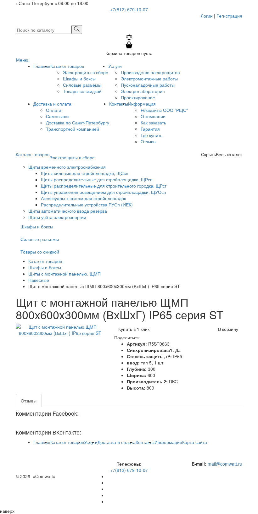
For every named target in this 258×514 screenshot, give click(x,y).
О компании (153, 116)
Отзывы (148, 141)
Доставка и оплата (52, 104)
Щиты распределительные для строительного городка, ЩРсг (103, 186)
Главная (41, 66)
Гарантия (150, 129)
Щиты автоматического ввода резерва (67, 211)
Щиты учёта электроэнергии (57, 217)
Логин (205, 16)
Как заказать (153, 122)
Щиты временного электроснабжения (67, 167)
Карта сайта (194, 442)
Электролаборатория (143, 91)
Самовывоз (57, 116)
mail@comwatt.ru (225, 464)
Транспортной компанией (72, 129)
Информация (142, 104)
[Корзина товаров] (129, 47)
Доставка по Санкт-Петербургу (77, 122)
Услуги (115, 66)
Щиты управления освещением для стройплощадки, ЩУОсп (103, 192)
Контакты (118, 104)
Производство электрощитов (150, 72)
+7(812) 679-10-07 (129, 9)
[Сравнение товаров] (129, 38)
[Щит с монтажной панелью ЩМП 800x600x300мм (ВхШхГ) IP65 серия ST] (60, 329)
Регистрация (229, 16)
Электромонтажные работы (149, 78)
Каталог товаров (67, 66)
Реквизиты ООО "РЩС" (164, 110)
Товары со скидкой (82, 91)
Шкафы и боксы (79, 78)
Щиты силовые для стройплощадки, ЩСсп (84, 173)
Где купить (151, 135)
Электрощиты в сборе (85, 72)
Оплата (53, 110)
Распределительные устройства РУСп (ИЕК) (87, 204)
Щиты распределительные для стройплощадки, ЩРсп (97, 179)
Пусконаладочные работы (148, 85)
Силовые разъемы (82, 85)
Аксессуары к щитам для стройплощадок (83, 198)
